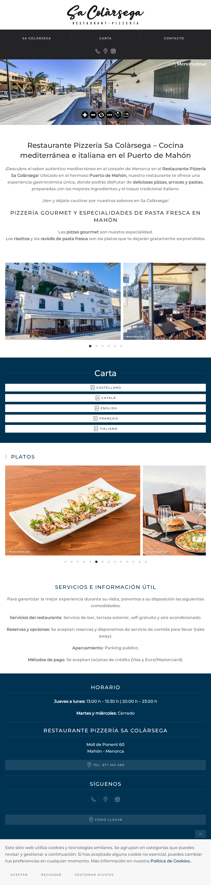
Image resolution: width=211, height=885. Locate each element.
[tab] (90, 346)
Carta (105, 38)
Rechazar (51, 875)
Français (108, 418)
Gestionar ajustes (94, 875)
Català (108, 398)
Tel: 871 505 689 (109, 765)
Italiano (109, 429)
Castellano (108, 387)
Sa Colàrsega (36, 38)
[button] (14, 301)
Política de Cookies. (171, 861)
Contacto (174, 38)
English (109, 408)
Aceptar (19, 875)
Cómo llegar (108, 820)
